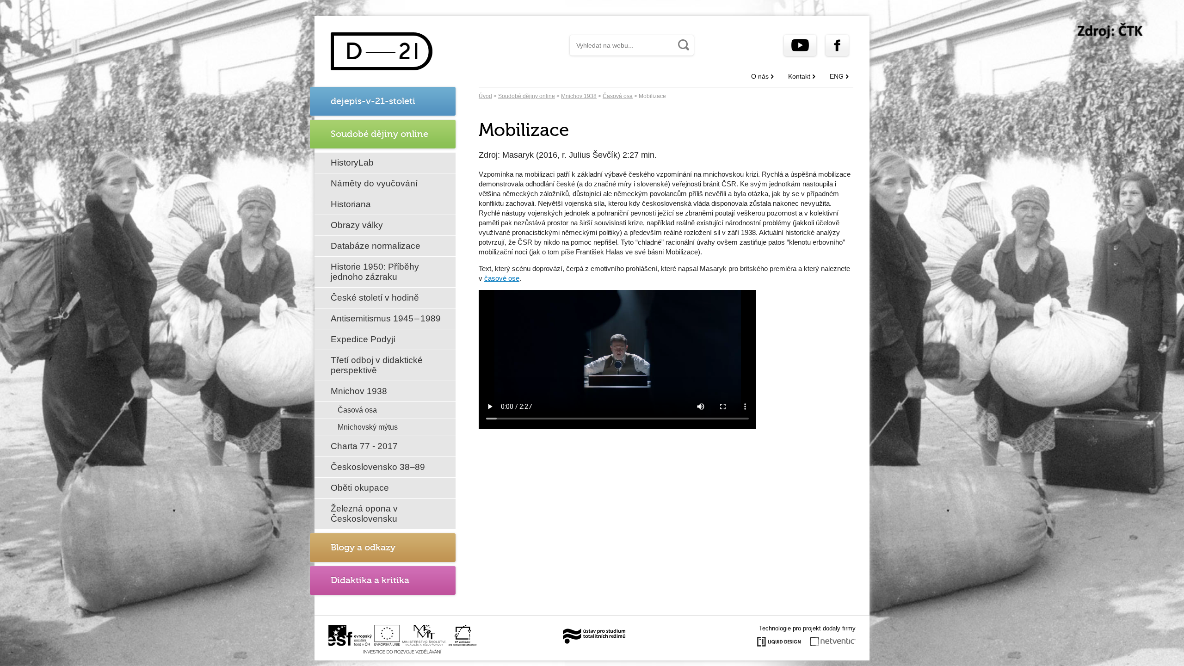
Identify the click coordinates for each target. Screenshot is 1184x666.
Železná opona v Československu (364, 514)
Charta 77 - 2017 (364, 446)
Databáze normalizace (375, 246)
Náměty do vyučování (374, 183)
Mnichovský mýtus (368, 427)
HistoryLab (352, 162)
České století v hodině (375, 297)
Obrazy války (357, 225)
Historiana (351, 204)
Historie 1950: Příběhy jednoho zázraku (375, 272)
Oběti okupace (360, 488)
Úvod (485, 96)
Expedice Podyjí (363, 339)
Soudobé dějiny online (526, 96)
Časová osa (357, 410)
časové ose (501, 278)
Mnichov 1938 (359, 391)
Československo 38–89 (378, 467)
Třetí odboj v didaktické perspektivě (377, 365)
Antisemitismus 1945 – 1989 (386, 318)
